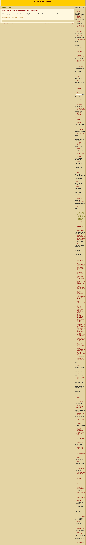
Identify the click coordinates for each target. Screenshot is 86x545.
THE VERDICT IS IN (80, 504)
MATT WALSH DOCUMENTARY (78, 479)
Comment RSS (4, 21)
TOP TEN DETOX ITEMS (80, 345)
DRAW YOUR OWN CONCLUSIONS (79, 52)
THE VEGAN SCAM (80, 344)
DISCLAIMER (79, 84)
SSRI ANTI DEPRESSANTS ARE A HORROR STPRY (80, 339)
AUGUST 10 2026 (79, 31)
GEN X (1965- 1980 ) (81, 215)
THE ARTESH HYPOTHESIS (81, 201)
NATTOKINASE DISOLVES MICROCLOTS (80, 325)
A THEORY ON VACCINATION (78, 429)
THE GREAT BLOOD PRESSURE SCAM (79, 343)
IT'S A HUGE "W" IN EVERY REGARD (80, 154)
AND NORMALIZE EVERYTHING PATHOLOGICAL (79, 16)
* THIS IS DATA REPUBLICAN (78, 113)
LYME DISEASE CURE (80, 316)
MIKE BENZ (78, 405)
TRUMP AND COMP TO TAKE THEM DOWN (80, 256)
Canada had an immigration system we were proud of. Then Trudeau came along (59, 23)
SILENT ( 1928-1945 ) (81, 212)
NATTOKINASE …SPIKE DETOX (80, 322)
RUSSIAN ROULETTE (80, 447)
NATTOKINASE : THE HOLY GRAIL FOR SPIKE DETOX (80, 323)
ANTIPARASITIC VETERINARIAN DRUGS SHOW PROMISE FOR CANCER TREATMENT (80, 272)
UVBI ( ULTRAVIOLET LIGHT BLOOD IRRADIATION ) (80, 350)
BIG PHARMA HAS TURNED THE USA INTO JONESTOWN (80, 365)
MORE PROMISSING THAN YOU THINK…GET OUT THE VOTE (80, 181)
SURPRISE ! (78, 532)
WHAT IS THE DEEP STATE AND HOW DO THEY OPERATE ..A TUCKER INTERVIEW (80, 407)
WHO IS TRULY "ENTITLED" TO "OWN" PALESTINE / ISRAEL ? (80, 206)
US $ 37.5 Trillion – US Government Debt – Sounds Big (80, 380)
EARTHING (78, 295)
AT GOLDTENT (79, 69)
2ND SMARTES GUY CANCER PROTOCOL (79, 266)
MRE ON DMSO (79, 320)
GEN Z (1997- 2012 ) (81, 218)
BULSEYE (78, 148)
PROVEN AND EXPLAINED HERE (80, 439)
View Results (80, 221)
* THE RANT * (79, 261)
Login (41, 4)
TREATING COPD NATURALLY (79, 346)
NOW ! (78, 172)
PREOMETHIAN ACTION (80, 169)
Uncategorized (12, 20)
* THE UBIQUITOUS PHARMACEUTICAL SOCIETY (79, 263)
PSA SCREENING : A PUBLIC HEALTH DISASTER (80, 333)
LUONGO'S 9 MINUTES (80, 230)
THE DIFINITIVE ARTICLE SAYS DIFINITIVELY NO (80, 359)
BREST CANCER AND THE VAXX (80, 275)
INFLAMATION (79, 306)
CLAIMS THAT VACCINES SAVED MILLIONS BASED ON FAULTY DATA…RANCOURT (80, 433)
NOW (77, 92)
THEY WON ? (79, 156)
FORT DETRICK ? (79, 483)
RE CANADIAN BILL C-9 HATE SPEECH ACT (80, 137)
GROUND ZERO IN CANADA (81, 536)
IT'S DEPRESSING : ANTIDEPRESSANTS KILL (80, 307)
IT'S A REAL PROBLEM (80, 393)
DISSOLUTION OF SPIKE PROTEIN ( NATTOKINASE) (80, 288)
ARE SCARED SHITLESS (80, 528)
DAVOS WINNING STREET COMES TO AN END (80, 473)
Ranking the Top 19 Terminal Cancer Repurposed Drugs (80, 335)
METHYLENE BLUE (80, 317)
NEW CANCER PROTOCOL (81, 328)
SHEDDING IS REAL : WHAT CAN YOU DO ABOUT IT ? (80, 337)
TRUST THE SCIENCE (80, 66)
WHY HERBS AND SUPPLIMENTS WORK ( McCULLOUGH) (80, 352)
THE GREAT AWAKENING (80, 176)
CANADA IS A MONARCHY (81, 39)
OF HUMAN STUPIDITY (80, 468)
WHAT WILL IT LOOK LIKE (81, 401)
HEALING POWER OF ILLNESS (79, 301)
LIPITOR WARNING (79, 315)
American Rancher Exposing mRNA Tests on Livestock (10, 23)
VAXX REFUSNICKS (80, 533)
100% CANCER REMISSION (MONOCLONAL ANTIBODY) (80, 265)
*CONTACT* (78, 76)
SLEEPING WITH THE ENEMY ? (79, 227)
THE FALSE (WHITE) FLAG (81, 56)
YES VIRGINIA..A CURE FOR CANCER (80, 354)
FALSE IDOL (78, 397)
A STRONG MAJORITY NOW (81, 442)
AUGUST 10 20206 (79, 35)
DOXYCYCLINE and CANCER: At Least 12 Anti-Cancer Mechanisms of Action (80, 294)
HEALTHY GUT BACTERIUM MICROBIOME (80, 303)
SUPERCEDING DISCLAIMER (78, 88)
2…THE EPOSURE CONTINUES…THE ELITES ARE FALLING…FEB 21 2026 (80, 239)
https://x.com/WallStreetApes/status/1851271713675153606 (12, 17)
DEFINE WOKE (79, 423)
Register (46, 4)
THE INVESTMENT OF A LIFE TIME (80, 243)
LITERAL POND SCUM (80, 129)
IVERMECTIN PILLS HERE (81, 311)
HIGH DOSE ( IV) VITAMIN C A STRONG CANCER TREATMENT (80, 305)
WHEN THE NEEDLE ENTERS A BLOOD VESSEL (80, 448)
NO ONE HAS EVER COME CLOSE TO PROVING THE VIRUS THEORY (80, 414)
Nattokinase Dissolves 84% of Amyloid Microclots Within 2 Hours (80, 327)
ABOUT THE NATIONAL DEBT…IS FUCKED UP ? (80, 378)
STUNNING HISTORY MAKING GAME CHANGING (80, 62)
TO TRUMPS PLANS (80, 198)
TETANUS (78, 340)
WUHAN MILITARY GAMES (81, 516)
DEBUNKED (78, 119)
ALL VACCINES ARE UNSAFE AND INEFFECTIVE (80, 430)
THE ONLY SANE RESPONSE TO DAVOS (80, 488)
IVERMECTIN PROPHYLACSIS (79, 312)
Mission (78, 73)
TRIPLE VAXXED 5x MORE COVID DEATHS (80, 500)
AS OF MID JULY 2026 (80, 104)
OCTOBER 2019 (79, 484)
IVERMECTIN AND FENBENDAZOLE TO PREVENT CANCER (79, 310)
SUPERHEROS (79, 457)
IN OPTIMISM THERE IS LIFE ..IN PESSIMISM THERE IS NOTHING (80, 26)
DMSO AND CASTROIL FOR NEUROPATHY (80, 291)
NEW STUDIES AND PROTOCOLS (79, 330)
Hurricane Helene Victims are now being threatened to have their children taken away (20, 10)
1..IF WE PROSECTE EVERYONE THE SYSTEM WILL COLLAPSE (80, 236)
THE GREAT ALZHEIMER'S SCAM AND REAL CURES (80, 341)
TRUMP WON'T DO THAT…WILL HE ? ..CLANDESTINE (80, 109)
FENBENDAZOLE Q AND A (81, 296)
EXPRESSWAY (79, 55)
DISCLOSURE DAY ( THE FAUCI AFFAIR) (80, 142)
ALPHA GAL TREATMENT (80, 267)
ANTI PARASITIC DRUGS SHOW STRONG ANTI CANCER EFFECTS (80, 269)
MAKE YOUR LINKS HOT (80, 542)
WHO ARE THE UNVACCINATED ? (79, 11)
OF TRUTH (78, 508)
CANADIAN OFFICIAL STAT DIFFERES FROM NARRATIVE (80, 498)
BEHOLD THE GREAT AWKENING (79, 47)
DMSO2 (78, 292)
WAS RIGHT (78, 373)
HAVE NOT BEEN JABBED (81, 513)
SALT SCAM (78, 336)
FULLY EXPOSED (79, 122)
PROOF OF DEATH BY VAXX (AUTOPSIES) (80, 521)
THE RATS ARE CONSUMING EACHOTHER (80, 115)
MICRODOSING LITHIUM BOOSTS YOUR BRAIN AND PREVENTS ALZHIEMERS (80, 319)
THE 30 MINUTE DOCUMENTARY (79, 161)
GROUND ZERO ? (79, 461)
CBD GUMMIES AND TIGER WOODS (80, 280)
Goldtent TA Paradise (43, 1)
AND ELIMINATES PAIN (80, 133)
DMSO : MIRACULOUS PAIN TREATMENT (80, 289)
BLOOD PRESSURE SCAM (81, 274)
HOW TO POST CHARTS (80, 541)
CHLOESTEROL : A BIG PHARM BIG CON (80, 283)
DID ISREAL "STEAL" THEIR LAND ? (80, 420)
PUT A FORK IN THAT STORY (79, 194)
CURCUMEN (78, 285)
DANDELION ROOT (79, 286)
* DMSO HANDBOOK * (80, 260)
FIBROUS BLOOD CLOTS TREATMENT (80, 298)
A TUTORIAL (78, 21)
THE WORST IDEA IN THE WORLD (80, 186)
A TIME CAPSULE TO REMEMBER (79, 9)
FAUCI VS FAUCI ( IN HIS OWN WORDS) (80, 61)
